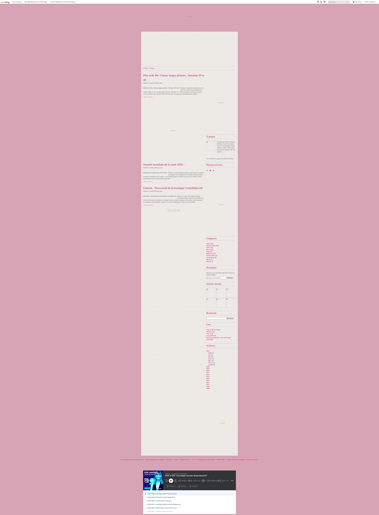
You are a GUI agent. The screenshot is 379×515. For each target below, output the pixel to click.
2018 (207, 370)
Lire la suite (148, 97)
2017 (207, 372)
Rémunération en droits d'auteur (206, 459)
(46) (209, 249)
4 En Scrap (209, 333)
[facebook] (318, 2)
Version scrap (210, 331)
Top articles (169, 459)
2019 (207, 368)
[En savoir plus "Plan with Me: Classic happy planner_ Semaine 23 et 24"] (211, 303)
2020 (207, 367)
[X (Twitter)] (321, 2)
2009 (207, 388)
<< (169, 210)
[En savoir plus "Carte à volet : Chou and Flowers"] (231, 303)
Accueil (145, 68)
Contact (152, 68)
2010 (207, 386)
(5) (209, 259)
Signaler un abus (185, 459)
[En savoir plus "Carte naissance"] (231, 293)
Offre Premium (221, 459)
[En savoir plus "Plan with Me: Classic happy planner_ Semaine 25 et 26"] (221, 293)
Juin (209, 355)
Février (210, 363)
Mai (209, 357)
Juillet (210, 353)
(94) (212, 245)
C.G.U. (194, 459)
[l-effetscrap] (211, 146)
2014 (207, 378)
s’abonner (172, 486)
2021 (207, 351)
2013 (207, 380)
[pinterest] (324, 2)
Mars (209, 361)
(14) (211, 253)
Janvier (210, 365)
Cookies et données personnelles (236, 459)
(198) (209, 243)
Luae (217, 158)
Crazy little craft (211, 335)
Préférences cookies (252, 459)
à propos (194, 486)
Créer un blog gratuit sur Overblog (155, 459)
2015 (207, 376)
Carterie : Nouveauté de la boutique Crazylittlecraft (173, 187)
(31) (209, 251)
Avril (209, 359)
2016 (207, 374)
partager (183, 486)
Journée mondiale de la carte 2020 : (163, 164)
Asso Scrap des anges (213, 329)
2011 (207, 384)
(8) (211, 255)
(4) (209, 261)
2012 (207, 382)
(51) (209, 247)
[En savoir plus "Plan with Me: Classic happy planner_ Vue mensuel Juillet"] (211, 293)
